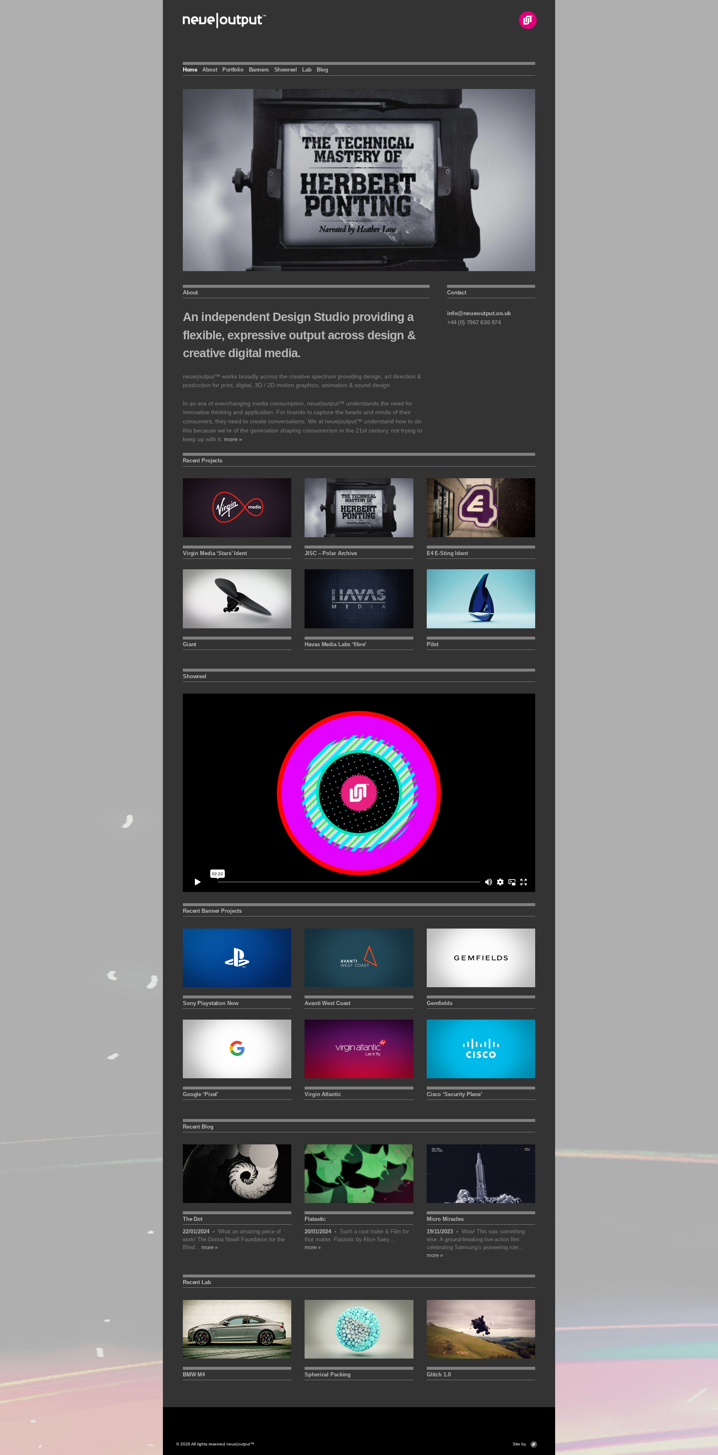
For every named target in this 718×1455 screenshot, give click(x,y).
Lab (306, 70)
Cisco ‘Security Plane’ (454, 1094)
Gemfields (439, 1003)
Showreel (285, 70)
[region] (359, 180)
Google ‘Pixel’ (201, 1094)
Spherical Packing (328, 1374)
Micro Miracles (445, 1219)
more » (233, 439)
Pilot (432, 644)
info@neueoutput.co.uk (479, 313)
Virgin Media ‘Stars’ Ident (215, 553)
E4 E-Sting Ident (447, 553)
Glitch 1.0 (439, 1374)
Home (190, 70)
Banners (259, 70)
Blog (322, 70)
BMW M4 (194, 1374)
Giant (189, 644)
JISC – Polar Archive (331, 553)
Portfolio (232, 70)
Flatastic (315, 1219)
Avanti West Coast (327, 1003)
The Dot (192, 1219)
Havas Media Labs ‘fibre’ (335, 644)
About (209, 70)
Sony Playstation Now (210, 1003)
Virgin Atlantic (323, 1094)
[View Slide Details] (359, 180)
